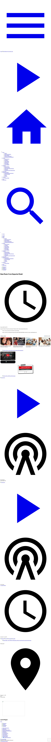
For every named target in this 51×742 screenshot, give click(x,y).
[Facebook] (4, 266)
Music (3, 152)
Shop (3, 178)
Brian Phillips (6, 160)
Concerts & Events (5, 172)
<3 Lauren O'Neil (3, 585)
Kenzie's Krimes (7, 167)
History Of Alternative (8, 156)
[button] (6, 343)
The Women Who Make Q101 (8, 157)
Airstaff (3, 158)
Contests (3, 177)
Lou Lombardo (6, 164)
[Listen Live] (25, 403)
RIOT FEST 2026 (7, 174)
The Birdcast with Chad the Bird (9, 170)
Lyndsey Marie (6, 161)
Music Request (6, 155)
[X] (4, 267)
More (1, 721)
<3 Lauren (6, 159)
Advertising (4, 179)
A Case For (6, 169)
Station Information (7, 154)
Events (5, 175)
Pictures (5, 176)
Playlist (5, 153)
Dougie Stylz (6, 162)
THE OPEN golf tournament (8, 173)
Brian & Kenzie (6, 166)
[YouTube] (4, 269)
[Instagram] (4, 268)
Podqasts (4, 165)
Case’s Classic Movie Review (9, 168)
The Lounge (4, 171)
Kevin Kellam (6, 163)
